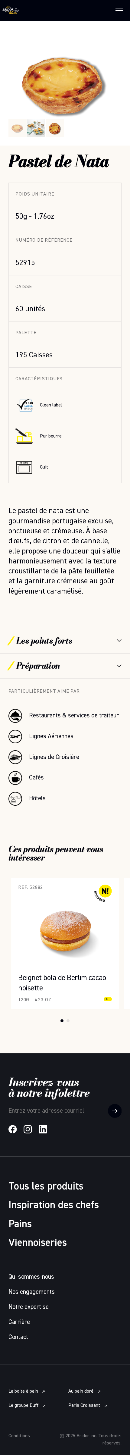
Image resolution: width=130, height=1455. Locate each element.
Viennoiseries (37, 1243)
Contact (18, 1337)
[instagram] (28, 1129)
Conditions (19, 1435)
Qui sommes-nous (31, 1277)
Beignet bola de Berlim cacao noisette (59, 882)
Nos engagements (31, 1292)
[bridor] (10, 10)
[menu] (119, 10)
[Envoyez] (115, 1111)
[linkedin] (43, 1129)
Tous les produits (45, 1186)
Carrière (19, 1322)
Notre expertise (28, 1307)
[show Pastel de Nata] (36, 128)
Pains (20, 1224)
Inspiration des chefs (53, 1205)
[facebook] (12, 1129)
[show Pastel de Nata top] (55, 128)
